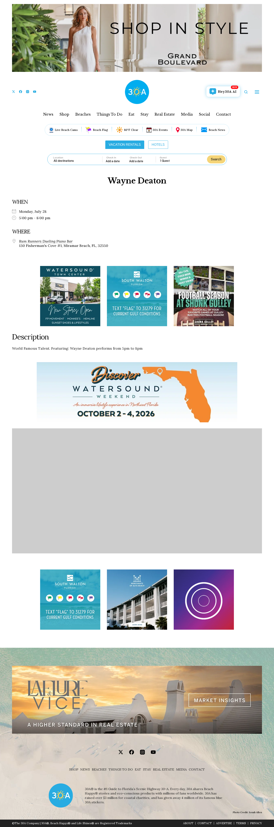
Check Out (136, 157)
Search (216, 159)
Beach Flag (100, 130)
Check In (111, 157)
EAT (138, 769)
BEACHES (99, 769)
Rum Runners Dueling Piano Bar (46, 241)
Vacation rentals (125, 144)
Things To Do (109, 114)
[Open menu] (257, 92)
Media (187, 114)
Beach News (217, 130)
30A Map (187, 130)
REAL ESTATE (163, 769)
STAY (147, 769)
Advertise (224, 823)
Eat (131, 114)
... (117, 161)
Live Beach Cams (66, 130)
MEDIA (181, 769)
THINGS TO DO (121, 769)
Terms (241, 823)
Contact (223, 114)
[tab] (124, 145)
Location (58, 157)
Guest (163, 157)
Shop (64, 114)
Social (204, 114)
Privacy (256, 823)
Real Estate (164, 114)
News (48, 114)
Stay (144, 114)
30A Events (160, 130)
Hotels (158, 144)
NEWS (85, 769)
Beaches (83, 114)
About (188, 823)
